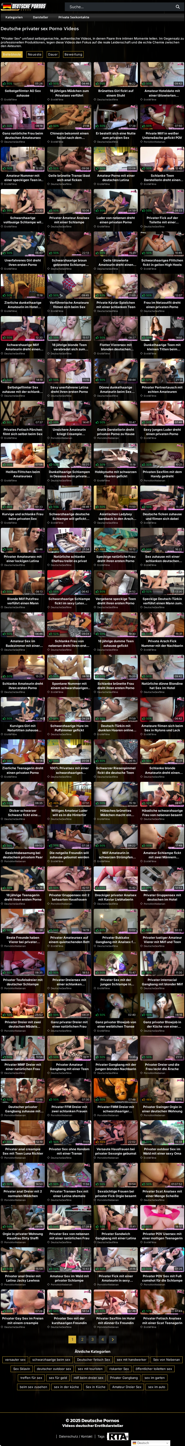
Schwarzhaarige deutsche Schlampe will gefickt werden (69, 518)
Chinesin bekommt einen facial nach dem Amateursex (69, 137)
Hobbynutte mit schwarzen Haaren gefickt (116, 474)
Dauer (53, 54)
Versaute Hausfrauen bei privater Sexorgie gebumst (115, 1151)
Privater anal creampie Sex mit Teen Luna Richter (23, 1151)
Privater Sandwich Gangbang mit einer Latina (115, 1236)
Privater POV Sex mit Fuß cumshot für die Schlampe (162, 1278)
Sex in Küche (96, 1387)
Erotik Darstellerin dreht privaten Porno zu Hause (116, 432)
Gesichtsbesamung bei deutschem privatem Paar (23, 855)
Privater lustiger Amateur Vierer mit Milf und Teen (162, 940)
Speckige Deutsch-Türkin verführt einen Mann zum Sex (162, 603)
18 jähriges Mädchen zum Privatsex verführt (69, 93)
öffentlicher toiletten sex (154, 1368)
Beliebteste (12, 54)
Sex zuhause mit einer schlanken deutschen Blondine (162, 561)
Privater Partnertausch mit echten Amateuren (162, 389)
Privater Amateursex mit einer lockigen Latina (23, 559)
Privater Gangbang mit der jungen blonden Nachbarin (115, 1067)
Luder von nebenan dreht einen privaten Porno (116, 220)
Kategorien (14, 17)
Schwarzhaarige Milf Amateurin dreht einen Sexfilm (23, 349)
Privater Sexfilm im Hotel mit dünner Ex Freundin (115, 1320)
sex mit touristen (90, 1368)
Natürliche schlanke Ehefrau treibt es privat (69, 559)
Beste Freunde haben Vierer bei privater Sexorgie (23, 942)
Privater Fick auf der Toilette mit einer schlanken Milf (162, 222)
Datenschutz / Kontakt (75, 1436)
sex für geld (58, 1378)
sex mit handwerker (131, 1359)
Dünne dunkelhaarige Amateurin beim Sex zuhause (115, 391)
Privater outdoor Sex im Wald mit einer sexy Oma (162, 1151)
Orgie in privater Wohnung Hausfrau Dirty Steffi (23, 1236)
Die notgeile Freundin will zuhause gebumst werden (69, 855)
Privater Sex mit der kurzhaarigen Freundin (69, 1320)
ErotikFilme (10, 99)
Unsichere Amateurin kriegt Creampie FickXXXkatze (69, 434)
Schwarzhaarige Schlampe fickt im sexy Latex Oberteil (69, 603)
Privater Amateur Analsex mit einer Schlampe (69, 220)
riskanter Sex (119, 1368)
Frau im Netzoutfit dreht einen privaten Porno (162, 305)
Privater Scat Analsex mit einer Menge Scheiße (162, 1193)
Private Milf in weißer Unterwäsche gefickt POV (162, 135)
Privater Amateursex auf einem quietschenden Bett (69, 940)
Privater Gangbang (124, 1378)
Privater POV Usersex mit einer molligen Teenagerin (162, 1236)
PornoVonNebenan (154, 141)
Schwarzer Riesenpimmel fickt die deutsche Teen (116, 770)
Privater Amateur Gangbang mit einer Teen (69, 1067)
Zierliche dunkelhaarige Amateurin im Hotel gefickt (22, 307)
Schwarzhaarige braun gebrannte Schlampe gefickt (69, 264)
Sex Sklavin (21, 1368)
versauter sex (15, 1359)
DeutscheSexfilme (107, 99)
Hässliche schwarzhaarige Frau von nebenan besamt (162, 813)
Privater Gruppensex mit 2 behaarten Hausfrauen (69, 897)
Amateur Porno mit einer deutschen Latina (116, 178)
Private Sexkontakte (74, 17)
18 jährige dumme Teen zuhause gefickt (116, 643)
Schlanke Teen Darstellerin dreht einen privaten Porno (162, 180)
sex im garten (155, 1378)
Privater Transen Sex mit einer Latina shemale (69, 1193)
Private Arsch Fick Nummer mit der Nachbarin (162, 643)
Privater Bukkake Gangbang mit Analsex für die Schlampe (116, 942)
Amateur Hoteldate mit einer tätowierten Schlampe (162, 95)
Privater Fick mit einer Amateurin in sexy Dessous (116, 1280)
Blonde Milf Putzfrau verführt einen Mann (23, 601)
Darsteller (40, 17)
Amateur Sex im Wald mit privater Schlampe (69, 1278)
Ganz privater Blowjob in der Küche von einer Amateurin (162, 1026)
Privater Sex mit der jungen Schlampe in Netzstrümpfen (115, 984)
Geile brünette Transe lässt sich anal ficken (69, 178)
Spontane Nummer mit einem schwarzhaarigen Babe (69, 688)
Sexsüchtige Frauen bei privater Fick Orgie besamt (115, 1193)
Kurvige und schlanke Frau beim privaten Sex (22, 516)
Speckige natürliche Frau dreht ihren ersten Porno (115, 559)
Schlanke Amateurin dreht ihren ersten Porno (22, 686)
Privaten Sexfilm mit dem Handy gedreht (162, 474)
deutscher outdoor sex (54, 1368)
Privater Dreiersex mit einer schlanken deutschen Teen (69, 984)
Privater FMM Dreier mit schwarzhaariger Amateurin (116, 1111)
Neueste (35, 54)
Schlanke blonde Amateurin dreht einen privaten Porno (162, 772)
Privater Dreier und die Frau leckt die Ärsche (162, 1067)
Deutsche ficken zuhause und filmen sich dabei (162, 516)
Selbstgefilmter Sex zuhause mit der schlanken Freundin (23, 391)
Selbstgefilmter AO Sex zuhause (23, 93)
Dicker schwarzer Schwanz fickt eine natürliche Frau (23, 815)
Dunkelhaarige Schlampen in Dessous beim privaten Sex (69, 476)
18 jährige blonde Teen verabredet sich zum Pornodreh (69, 349)
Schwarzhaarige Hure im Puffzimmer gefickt (69, 728)
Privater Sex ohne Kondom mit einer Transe (69, 1151)
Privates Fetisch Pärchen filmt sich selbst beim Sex (23, 432)
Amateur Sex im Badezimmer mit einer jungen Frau (23, 645)
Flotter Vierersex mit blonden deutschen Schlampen (116, 349)
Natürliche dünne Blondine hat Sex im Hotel (162, 686)
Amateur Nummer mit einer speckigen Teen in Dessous (22, 180)
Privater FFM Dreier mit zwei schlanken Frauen (69, 1109)
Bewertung (73, 54)
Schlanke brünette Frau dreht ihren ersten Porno (115, 686)
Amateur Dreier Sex (126, 1387)
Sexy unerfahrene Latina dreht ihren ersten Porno (69, 389)
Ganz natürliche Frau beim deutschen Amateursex (22, 135)
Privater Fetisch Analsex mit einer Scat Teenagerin (162, 1320)
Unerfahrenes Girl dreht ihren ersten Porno (23, 262)
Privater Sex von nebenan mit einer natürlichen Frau (69, 1236)
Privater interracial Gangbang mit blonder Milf (162, 982)
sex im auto (156, 1387)
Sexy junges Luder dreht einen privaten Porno (162, 432)
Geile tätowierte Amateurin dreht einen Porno (116, 264)
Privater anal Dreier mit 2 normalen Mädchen (23, 1193)
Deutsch (142, 1443)
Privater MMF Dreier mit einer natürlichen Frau (23, 1067)
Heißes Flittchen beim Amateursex (23, 474)
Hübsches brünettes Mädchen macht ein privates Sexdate (115, 815)
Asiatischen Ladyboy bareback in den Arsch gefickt (116, 518)
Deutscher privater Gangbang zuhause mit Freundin (22, 1111)
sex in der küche (66, 1387)
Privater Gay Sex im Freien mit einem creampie (22, 1320)
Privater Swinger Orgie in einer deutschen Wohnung (162, 1109)
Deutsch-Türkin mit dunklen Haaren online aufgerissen (115, 730)
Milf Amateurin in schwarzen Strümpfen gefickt (116, 857)
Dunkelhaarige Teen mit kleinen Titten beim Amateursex (162, 349)
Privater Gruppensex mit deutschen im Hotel (162, 897)
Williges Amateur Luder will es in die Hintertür (69, 813)
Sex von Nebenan (166, 1359)
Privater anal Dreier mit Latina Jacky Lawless (23, 1278)
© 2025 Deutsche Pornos (92, 1420)
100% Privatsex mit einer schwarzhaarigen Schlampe (69, 772)
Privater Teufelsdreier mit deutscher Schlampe (23, 982)
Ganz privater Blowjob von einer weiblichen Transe (115, 1024)
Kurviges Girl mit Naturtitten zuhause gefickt (22, 730)
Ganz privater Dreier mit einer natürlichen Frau (69, 1024)
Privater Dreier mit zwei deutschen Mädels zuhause (23, 1026)
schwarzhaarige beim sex (51, 1359)
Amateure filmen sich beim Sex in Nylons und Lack (162, 728)
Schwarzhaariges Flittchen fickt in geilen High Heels (162, 262)
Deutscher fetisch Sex (93, 1359)
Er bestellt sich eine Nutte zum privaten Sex (116, 135)
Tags (101, 1436)
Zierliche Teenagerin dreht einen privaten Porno (22, 770)
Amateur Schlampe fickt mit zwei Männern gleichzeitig (162, 857)
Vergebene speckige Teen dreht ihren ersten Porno (116, 601)
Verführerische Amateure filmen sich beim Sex (69, 305)
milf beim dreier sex (88, 1378)
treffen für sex (31, 1378)
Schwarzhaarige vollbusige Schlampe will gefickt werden (22, 222)
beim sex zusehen (33, 1387)
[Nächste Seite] (113, 1339)
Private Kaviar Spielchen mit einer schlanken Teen (115, 305)
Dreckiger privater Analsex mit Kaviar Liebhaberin (116, 897)
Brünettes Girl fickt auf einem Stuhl (115, 93)
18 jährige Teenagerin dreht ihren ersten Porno (22, 897)
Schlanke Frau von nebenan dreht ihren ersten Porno (69, 645)
